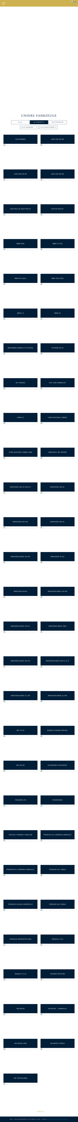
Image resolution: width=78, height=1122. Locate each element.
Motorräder (58, 122)
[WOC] (73, 2)
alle (20, 122)
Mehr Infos (20, 161)
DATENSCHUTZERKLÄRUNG (58, 1119)
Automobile (39, 122)
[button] (29, 127)
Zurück (40, 1111)
